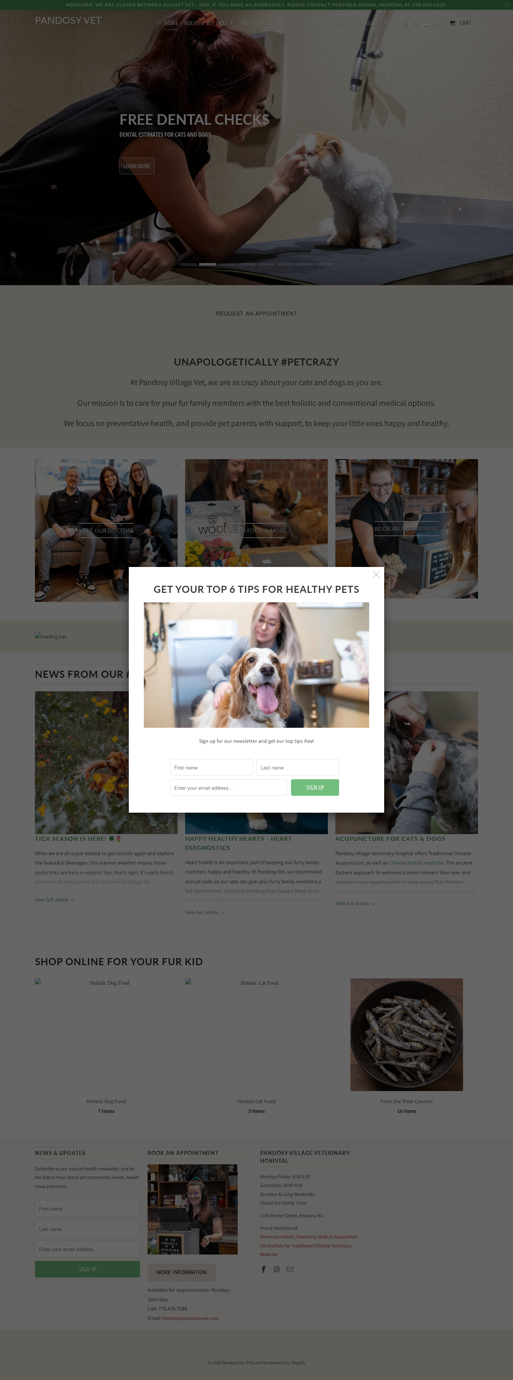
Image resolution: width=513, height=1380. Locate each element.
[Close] (376, 574)
